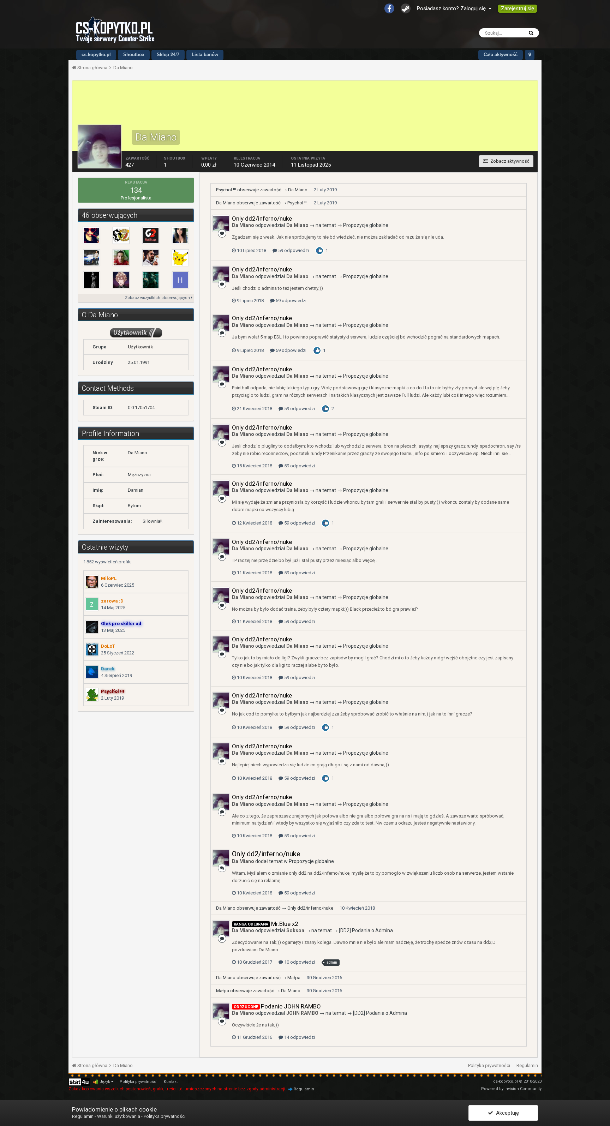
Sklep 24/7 (168, 54)
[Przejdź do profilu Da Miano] (221, 223)
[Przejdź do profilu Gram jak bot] (91, 279)
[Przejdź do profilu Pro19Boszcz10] (91, 235)
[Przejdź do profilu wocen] (121, 257)
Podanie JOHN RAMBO (291, 1006)
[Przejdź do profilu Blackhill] (150, 279)
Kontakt (171, 1081)
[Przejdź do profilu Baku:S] (121, 279)
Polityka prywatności (489, 1065)
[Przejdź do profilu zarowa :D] (91, 604)
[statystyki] (79, 1081)
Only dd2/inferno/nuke (262, 218)
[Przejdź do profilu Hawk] (150, 257)
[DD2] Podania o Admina (366, 930)
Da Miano (297, 189)
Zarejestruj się (517, 8)
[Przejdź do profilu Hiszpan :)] (180, 279)
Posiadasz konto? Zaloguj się (453, 8)
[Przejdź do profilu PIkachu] (180, 257)
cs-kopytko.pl (96, 54)
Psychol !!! (226, 189)
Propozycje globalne (365, 225)
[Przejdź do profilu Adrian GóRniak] (121, 235)
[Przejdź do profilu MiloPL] (91, 581)
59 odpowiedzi (293, 250)
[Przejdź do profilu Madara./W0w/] (150, 235)
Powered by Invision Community (511, 1088)
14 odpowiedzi (299, 1037)
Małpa (293, 977)
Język (105, 1081)
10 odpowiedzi (299, 962)
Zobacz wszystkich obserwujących (158, 297)
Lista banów (205, 54)
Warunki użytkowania (118, 1116)
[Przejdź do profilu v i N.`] (180, 235)
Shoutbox (133, 54)
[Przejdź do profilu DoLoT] (91, 649)
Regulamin (527, 1065)
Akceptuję (506, 1113)
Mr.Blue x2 (284, 923)
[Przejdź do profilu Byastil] (91, 257)
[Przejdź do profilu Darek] (91, 672)
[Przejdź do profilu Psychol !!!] (91, 694)
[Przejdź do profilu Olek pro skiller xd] (91, 627)
